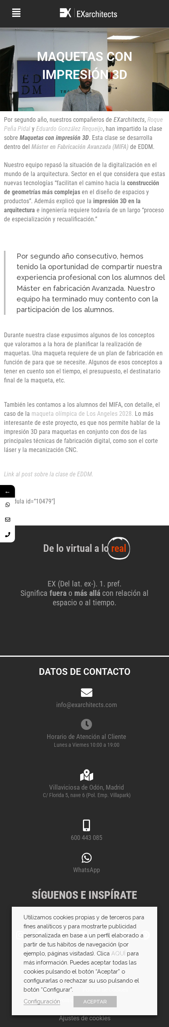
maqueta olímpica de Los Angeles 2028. (82, 413)
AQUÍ (118, 953)
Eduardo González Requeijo (69, 128)
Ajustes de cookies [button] (84, 1018)
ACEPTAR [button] (95, 1002)
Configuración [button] (42, 1001)
